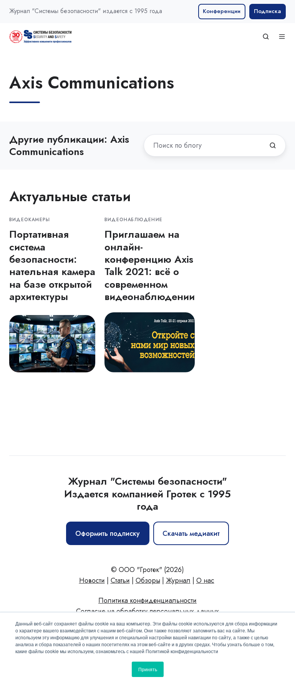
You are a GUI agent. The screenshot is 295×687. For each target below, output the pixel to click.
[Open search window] (266, 36)
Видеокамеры (29, 219)
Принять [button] (147, 669)
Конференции (221, 11)
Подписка (267, 11)
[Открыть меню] (282, 36)
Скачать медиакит (191, 534)
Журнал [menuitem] (178, 580)
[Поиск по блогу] (273, 145)
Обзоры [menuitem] (148, 580)
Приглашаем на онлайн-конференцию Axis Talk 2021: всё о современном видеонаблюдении (149, 265)
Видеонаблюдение (133, 219)
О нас (205, 580)
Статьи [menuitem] (120, 580)
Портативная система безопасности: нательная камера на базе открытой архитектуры (52, 265)
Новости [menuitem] (92, 580)
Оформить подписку (107, 534)
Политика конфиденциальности (147, 600)
